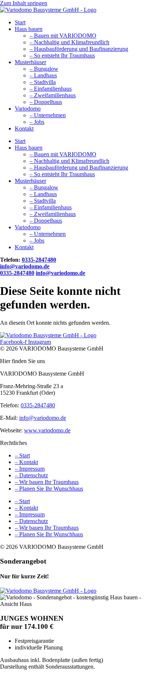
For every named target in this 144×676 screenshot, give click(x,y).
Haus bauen (28, 29)
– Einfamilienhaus (51, 89)
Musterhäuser (30, 62)
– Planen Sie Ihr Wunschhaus (49, 488)
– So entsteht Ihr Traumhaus (62, 55)
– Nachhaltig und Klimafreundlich (69, 42)
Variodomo (28, 108)
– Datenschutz (31, 475)
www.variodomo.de (47, 430)
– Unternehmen (48, 115)
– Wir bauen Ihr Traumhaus (47, 482)
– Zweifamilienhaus (53, 95)
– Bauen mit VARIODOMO (63, 35)
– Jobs (37, 122)
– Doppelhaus (46, 102)
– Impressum (30, 469)
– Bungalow (44, 69)
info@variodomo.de (24, 266)
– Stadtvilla (43, 82)
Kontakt (24, 128)
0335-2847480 (39, 260)
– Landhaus (43, 75)
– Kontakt (26, 462)
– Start (22, 455)
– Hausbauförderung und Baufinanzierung (79, 49)
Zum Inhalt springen (23, 3)
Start (20, 22)
